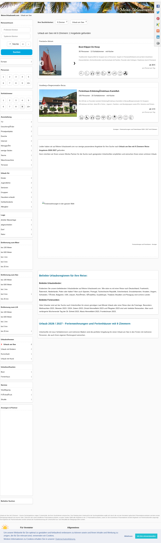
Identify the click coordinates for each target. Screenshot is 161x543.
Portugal (93, 292)
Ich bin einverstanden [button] (146, 536)
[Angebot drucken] (157, 45)
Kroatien (146, 292)
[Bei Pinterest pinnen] (157, 21)
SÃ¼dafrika (91, 295)
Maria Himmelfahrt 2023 (89, 311)
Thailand (110, 295)
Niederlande (53, 292)
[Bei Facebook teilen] (157, 8)
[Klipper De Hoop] (58, 61)
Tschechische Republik (107, 292)
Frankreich (144, 288)
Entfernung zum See (9, 275)
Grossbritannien (135, 292)
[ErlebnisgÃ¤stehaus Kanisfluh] (58, 103)
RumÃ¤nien (80, 295)
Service (4, 385)
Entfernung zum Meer (10, 243)
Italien (70, 292)
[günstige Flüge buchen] (96, 218)
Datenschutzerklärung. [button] (65, 539)
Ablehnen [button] (128, 536)
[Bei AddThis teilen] (157, 33)
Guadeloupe (101, 295)
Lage (3, 215)
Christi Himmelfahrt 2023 (94, 308)
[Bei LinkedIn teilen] (157, 39)
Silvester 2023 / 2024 (63, 308)
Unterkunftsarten (8, 367)
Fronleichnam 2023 (108, 311)
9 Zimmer (62, 22)
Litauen (72, 295)
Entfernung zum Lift (9, 307)
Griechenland (122, 292)
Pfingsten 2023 (114, 308)
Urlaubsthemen (7, 339)
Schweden (43, 295)
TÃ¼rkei (51, 295)
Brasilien (118, 295)
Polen (61, 292)
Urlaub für (5, 173)
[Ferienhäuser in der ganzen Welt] (16, 493)
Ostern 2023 (78, 308)
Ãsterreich (43, 292)
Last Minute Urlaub (105, 305)
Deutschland (134, 288)
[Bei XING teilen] (157, 27)
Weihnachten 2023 (46, 308)
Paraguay (130, 295)
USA (66, 295)
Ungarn (153, 292)
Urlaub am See (79, 22)
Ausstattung (6, 117)
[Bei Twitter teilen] (157, 15)
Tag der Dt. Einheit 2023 (69, 311)
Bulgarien (60, 295)
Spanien (86, 292)
